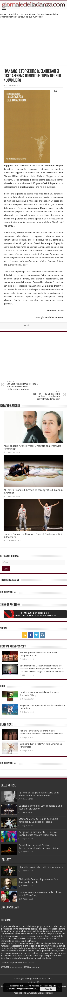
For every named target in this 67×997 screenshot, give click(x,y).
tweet (26, 325)
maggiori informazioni (26, 988)
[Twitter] (36, 635)
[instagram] (42, 635)
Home (3, 14)
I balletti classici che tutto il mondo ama (41, 867)
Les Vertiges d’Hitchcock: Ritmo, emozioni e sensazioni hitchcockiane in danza (22, 385)
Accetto (48, 988)
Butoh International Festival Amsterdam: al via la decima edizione (39, 847)
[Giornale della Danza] (33, 4)
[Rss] (24, 635)
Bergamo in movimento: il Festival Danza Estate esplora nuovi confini (38, 833)
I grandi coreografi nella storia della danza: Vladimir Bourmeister (39, 794)
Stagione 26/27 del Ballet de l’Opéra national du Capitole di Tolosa (38, 820)
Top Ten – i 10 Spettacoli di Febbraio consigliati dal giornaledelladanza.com (46, 395)
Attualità (12, 14)
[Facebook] (30, 635)
